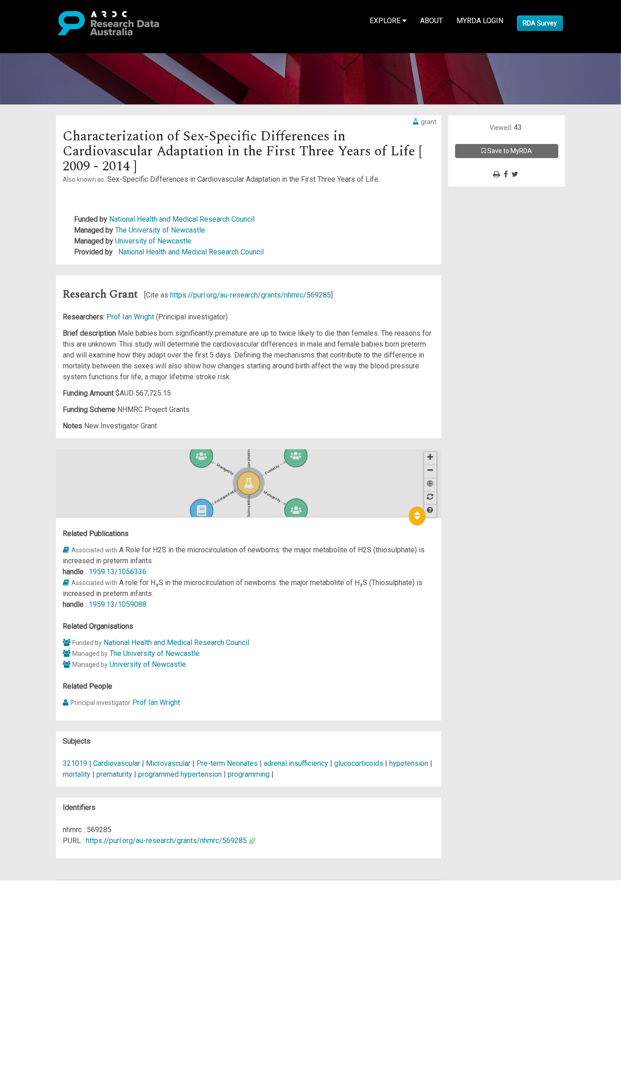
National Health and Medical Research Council (182, 219)
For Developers (53, 929)
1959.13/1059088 (117, 604)
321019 (75, 763)
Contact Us (45, 907)
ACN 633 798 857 (28, 1005)
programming (249, 774)
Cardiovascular (116, 763)
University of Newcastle (153, 241)
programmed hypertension (180, 774)
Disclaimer (45, 918)
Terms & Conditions (59, 967)
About (431, 20)
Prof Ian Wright (131, 317)
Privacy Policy (51, 978)
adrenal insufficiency (296, 763)
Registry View (50, 951)
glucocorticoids (358, 763)
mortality (76, 774)
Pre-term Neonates (227, 763)
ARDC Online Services (63, 940)
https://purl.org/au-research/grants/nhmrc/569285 (250, 295)
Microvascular (168, 763)
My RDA (41, 896)
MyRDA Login (479, 20)
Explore (386, 20)
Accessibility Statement (66, 989)
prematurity (114, 774)
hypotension (408, 763)
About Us (42, 885)
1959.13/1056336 (117, 571)
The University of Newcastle (160, 230)
